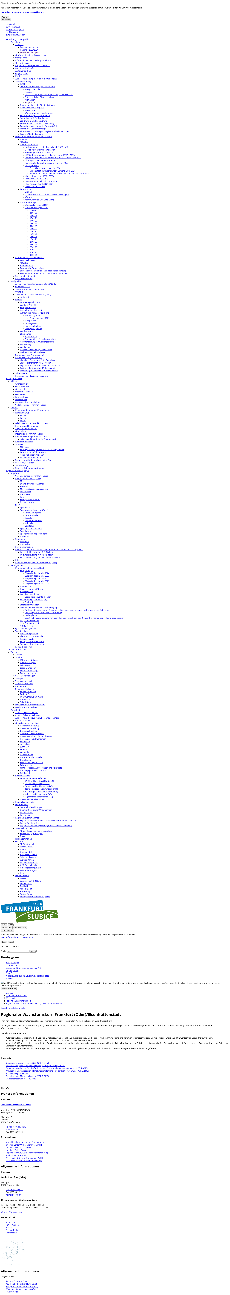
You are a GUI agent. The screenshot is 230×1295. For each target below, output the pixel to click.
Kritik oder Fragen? (28, 870)
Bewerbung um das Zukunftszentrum (32, 376)
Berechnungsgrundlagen (31, 833)
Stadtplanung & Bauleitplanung (34, 118)
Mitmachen (30, 100)
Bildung (28, 192)
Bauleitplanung (32, 615)
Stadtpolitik (16, 281)
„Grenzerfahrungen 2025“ (36, 205)
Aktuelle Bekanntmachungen (28, 715)
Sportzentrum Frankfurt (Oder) (34, 510)
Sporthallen (25, 531)
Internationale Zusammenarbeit (29, 257)
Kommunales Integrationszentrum (31, 436)
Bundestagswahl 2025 (30, 302)
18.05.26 (33, 239)
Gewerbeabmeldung (29, 731)
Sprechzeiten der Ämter (26, 276)
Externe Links (19, 1008)
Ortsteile (19, 291)
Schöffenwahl (31, 336)
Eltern (23, 420)
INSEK (22, 84)
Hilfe (22, 873)
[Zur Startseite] (29, 922)
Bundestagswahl (32, 315)
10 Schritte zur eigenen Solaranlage (36, 831)
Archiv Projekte (32, 165)
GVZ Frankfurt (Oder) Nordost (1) (40, 781)
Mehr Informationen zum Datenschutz (18, 937)
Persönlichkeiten (27, 639)
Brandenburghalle (33, 512)
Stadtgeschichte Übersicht (32, 644)
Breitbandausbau (23, 720)
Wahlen (18, 299)
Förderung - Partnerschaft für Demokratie (39, 370)
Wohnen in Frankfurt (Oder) (32, 107)
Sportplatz (29, 526)
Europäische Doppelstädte (32, 268)
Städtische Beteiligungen (31, 807)
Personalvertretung (24, 278)
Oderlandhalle (31, 515)
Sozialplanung (21, 465)
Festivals (24, 486)
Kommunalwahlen (33, 326)
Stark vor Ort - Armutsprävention (30, 468)
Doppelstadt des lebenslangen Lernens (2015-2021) (53, 171)
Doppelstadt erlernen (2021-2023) (40, 149)
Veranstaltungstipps (29, 670)
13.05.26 (33, 231)
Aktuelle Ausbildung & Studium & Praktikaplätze (36, 78)
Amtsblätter (25, 297)
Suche (3, 951)
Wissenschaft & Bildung (30, 881)
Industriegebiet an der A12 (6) (38, 794)
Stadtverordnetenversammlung (29, 289)
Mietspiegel (30, 110)
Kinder (23, 415)
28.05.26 (33, 247)
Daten (23, 849)
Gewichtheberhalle (33, 520)
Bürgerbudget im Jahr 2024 (37, 573)
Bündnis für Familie (24, 441)
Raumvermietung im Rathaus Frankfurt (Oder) (36, 562)
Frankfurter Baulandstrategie (33, 128)
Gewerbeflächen (22, 775)
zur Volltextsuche (13, 27)
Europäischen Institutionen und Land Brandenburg (43, 270)
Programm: (30, 102)
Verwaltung (16, 42)
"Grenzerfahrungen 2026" (36, 207)
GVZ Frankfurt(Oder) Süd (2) (37, 783)
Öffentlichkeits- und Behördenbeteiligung (38, 607)
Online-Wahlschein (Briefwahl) (33, 352)
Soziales (14, 407)
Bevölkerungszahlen (29, 633)
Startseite (10, 993)
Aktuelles (19, 44)
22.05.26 (33, 244)
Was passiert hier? (33, 89)
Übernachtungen (28, 662)
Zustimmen (6, 20)
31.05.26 (33, 255)
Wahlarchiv (25, 347)
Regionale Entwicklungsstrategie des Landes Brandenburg (46, 825)
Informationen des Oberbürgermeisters (33, 60)
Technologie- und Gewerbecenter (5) (41, 791)
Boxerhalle (29, 518)
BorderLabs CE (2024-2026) (37, 178)
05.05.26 (33, 218)
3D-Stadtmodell (27, 844)
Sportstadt (25, 507)
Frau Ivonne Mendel (16, 1104)
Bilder (3, 1008)
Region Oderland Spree (30, 823)
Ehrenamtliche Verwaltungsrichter (40, 339)
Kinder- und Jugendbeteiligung (34, 599)
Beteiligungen (17, 565)
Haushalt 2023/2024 (29, 50)
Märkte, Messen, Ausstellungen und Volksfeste (41, 768)
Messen (23, 878)
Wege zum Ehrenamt (29, 620)
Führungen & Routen (29, 660)
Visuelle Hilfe (6, 927)
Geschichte (25, 544)
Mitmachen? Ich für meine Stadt (29, 568)
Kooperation (26, 189)
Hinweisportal (26, 591)
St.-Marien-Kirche (28, 691)
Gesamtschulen (22, 386)
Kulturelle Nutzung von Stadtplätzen (36, 554)
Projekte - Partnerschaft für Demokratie (38, 368)
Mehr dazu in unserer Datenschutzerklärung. (22, 12)
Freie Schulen (21, 399)
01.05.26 (33, 215)
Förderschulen (22, 397)
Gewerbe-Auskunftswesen (32, 733)
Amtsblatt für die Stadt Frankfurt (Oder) (33, 294)
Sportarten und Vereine (31, 528)
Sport (17, 505)
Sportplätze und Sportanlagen (33, 533)
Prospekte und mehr (29, 673)
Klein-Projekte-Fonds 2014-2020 (39, 152)
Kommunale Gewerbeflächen (33, 778)
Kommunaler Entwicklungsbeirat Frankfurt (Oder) (47, 163)
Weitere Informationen (30, 457)
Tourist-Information (24, 683)
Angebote (15, 473)
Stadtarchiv (20, 539)
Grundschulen (21, 384)
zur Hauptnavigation (15, 29)
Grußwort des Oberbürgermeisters (31, 55)
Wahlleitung (25, 344)
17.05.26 (33, 236)
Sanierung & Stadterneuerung (33, 121)
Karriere (19, 76)
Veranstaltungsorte (24, 681)
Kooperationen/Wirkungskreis (33, 452)
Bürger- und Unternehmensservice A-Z (32, 65)
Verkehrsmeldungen (29, 52)
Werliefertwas (26, 812)
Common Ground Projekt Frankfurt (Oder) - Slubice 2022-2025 (53, 157)
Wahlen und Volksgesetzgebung (34, 313)
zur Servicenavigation (15, 34)
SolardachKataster (23, 828)
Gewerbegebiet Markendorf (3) (39, 786)
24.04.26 (33, 213)
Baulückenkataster (28, 854)
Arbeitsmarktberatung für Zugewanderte (38, 439)
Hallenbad (24, 536)
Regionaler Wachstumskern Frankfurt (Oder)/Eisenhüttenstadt (48, 820)
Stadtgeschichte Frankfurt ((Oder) (35, 896)
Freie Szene (25, 494)
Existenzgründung (23, 839)
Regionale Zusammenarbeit (27, 817)
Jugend (23, 418)
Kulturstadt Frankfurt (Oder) (28, 478)
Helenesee (25, 699)
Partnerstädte (26, 265)
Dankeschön (25, 586)
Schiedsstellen (21, 373)
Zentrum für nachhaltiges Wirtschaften (37, 86)
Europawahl (30, 320)
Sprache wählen (7, 930)
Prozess (28, 92)
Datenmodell (26, 852)
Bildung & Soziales (14, 378)
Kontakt (9, 1008)
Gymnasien (20, 394)
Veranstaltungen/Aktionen (32, 455)
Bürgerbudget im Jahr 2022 (37, 578)
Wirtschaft (29, 197)
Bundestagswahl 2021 (39, 318)
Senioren (19, 444)
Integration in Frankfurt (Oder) (29, 434)
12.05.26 (33, 228)
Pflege (18, 560)
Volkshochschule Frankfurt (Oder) (30, 405)
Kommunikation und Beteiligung (39, 199)
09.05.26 (33, 226)
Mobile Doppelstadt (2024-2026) (39, 176)
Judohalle (29, 523)
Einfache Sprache (19, 927)
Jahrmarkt (24, 746)
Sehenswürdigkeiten (24, 689)
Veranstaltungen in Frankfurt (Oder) (31, 476)
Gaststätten (25, 760)
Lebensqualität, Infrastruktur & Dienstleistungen (47, 194)
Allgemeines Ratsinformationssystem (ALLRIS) (35, 284)
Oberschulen (21, 389)
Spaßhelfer (30, 602)
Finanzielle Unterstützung (31, 589)
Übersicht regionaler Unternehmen (36, 810)
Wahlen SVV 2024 (28, 305)
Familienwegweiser (23, 412)
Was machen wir (27, 260)
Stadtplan (19, 678)
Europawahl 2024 (28, 307)
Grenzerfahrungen (28, 202)
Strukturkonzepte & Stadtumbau (35, 115)
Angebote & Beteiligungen (17, 470)
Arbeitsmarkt (26, 888)
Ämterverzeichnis (23, 71)
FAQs (22, 836)
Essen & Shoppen (28, 668)
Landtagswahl (31, 323)
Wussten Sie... (21, 631)
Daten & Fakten (22, 875)
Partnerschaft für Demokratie (28, 357)
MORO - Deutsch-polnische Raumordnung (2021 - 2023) (50, 155)
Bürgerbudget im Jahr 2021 (37, 581)
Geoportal (20, 841)
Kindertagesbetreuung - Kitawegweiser (32, 410)
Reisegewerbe (26, 765)
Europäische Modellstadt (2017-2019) (46, 168)
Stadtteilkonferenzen (29, 604)
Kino (22, 497)
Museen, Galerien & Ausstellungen (35, 489)
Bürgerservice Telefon (25, 68)
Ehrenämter (25, 334)
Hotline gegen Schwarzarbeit (33, 739)
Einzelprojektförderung (30, 499)
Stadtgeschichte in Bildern (32, 641)
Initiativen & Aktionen (29, 594)
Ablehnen (5, 17)
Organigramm (21, 73)
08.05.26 (33, 223)
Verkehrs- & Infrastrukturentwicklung (37, 123)
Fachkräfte (25, 886)
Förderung (25, 891)
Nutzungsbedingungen (30, 867)
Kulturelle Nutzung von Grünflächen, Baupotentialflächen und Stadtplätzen (49, 549)
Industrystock (26, 815)
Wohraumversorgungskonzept (39, 113)
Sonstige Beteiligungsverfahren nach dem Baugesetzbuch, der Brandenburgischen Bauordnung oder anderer (74, 618)
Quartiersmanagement (25, 628)
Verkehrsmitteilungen (25, 675)
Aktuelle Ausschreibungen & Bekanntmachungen (37, 718)
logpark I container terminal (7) (39, 796)
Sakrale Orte (25, 702)
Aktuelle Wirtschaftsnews (26, 712)
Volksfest (24, 749)
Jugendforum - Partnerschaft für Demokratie (40, 365)
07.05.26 (33, 220)
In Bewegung (26, 665)
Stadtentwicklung (23, 81)
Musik (22, 481)
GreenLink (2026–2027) (35, 186)
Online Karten (26, 846)
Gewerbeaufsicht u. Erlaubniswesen (36, 736)
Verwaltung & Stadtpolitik (17, 39)
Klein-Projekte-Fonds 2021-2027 (39, 184)
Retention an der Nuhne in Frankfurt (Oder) (39, 126)
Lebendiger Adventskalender (38, 597)
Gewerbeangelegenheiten (27, 723)
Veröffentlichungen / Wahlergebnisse (37, 341)
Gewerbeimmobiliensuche (32, 799)
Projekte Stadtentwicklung (32, 134)
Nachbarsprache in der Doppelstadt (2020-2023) (46, 147)
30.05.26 (33, 252)
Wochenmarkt (26, 754)
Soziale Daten (26, 894)
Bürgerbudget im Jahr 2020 (37, 583)
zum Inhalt (10, 24)
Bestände (24, 541)
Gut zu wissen (26, 625)
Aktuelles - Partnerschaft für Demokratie (38, 360)
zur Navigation (12, 32)
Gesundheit (20, 431)
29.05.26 (33, 249)
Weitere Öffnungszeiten (11, 1212)
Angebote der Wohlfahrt (26, 428)
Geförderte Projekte (29, 144)
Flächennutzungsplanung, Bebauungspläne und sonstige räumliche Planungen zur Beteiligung (67, 610)
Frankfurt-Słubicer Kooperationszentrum (33, 136)
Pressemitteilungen (29, 47)
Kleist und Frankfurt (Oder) (32, 636)
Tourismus (15, 652)
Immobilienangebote (24, 802)
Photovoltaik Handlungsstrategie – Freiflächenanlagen (44, 131)
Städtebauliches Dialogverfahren (40, 97)
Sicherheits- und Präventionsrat (29, 355)
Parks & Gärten (27, 694)
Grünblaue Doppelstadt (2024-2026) (41, 181)
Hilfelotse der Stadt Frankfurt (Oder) (31, 423)
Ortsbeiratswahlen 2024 (31, 310)
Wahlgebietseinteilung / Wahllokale (36, 349)
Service (18, 657)
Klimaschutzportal (23, 647)
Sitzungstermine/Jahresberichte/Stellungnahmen (42, 449)
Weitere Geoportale (29, 862)
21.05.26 (33, 242)
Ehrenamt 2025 (32, 623)
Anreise (18, 654)
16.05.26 (33, 234)
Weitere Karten (27, 860)
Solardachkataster (28, 857)
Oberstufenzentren (24, 391)
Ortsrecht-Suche (22, 286)
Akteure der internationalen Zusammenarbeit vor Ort (44, 273)
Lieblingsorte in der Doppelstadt (30, 704)
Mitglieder (24, 447)
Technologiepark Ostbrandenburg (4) (41, 789)
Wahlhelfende (26, 331)
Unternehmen (21, 804)
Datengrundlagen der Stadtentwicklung (38, 105)
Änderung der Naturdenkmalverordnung (43, 612)
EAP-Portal (25, 741)
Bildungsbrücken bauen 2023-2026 (40, 160)
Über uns (24, 139)
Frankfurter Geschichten (26, 707)
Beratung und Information (27, 426)
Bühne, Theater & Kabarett (32, 483)
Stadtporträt (21, 57)
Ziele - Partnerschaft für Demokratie (36, 362)
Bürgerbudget (26, 570)
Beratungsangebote (24, 547)
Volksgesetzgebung (33, 328)
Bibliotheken (25, 491)
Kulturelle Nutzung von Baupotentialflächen (40, 557)
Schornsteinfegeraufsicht (31, 762)
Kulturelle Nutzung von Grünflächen (36, 552)
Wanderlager (26, 752)
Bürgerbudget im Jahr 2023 (37, 576)
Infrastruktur (26, 883)
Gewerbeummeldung (29, 728)
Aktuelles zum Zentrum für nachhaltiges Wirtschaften (49, 94)
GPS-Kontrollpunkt (28, 865)
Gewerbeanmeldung (29, 725)
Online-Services (22, 63)
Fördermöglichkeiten (24, 462)
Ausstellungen (26, 744)
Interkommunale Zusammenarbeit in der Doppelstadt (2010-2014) (59, 173)
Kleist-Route (20, 686)
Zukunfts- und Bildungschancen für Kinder (34, 460)
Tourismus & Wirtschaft (16, 649)
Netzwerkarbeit (27, 502)
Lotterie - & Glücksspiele (31, 757)
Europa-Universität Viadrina (27, 402)
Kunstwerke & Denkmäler (31, 696)
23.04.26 (33, 210)
